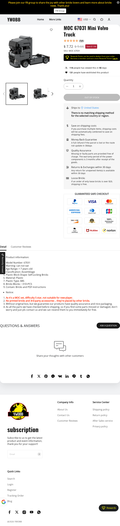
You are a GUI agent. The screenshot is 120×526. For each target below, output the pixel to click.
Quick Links (13, 471)
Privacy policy (100, 426)
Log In (115, 58)
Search (11, 478)
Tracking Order (15, 495)
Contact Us (63, 415)
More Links (55, 19)
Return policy (100, 415)
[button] (4, 94)
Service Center (101, 402)
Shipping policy (101, 409)
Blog (9, 501)
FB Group (60, 11)
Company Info (65, 402)
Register (11, 490)
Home (40, 19)
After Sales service (103, 420)
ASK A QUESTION (108, 325)
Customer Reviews (67, 420)
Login (10, 484)
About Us (62, 409)
